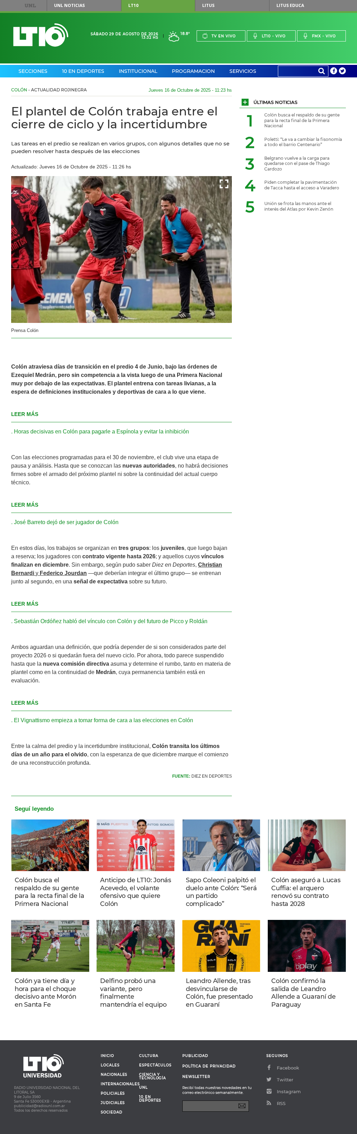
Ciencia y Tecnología (152, 1076)
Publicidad (195, 1055)
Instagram (289, 1091)
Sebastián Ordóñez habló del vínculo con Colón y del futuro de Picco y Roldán (110, 621)
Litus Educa (290, 5)
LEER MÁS (24, 414)
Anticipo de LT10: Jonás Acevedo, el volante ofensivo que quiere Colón (135, 892)
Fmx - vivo (324, 36)
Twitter (285, 1079)
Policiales (113, 1093)
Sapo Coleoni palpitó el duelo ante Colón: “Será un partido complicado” (221, 892)
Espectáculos (155, 1065)
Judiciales (113, 1103)
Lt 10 (40, 35)
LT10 (133, 5)
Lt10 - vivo (274, 36)
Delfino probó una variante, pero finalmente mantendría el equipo (133, 992)
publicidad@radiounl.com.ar (39, 1106)
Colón (19, 89)
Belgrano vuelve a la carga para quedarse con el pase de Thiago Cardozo (297, 164)
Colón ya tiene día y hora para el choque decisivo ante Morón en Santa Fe (45, 992)
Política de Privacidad (209, 1066)
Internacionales (117, 1084)
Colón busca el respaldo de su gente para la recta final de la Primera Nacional (49, 892)
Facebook (288, 1068)
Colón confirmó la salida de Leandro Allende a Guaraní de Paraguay (303, 992)
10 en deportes (150, 1098)
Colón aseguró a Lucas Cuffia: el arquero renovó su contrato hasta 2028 (305, 892)
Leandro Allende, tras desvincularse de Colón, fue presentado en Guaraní (219, 992)
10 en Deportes (83, 71)
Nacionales (114, 1074)
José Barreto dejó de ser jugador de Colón (66, 522)
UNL (30, 5)
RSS (281, 1103)
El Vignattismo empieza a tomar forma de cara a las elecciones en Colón (103, 720)
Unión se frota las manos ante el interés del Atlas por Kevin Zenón (298, 206)
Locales (110, 1065)
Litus (208, 5)
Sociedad (111, 1112)
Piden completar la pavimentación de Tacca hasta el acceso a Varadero (301, 185)
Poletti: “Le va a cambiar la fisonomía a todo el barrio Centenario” (303, 142)
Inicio (107, 1056)
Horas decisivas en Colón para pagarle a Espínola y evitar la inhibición (101, 431)
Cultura (148, 1056)
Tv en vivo (224, 36)
